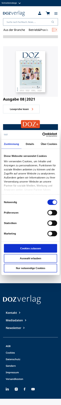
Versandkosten (14, 379)
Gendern (11, 366)
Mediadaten (14, 320)
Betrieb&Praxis (38, 30)
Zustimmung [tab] (11, 144)
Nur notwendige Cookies (30, 268)
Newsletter (13, 328)
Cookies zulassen (30, 248)
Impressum (12, 372)
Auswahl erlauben (30, 258)
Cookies (10, 353)
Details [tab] (30, 144)
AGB (8, 346)
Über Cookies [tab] (49, 144)
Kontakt (11, 313)
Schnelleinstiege (9, 3)
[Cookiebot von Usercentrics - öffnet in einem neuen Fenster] (43, 134)
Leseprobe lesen (19, 109)
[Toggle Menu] (56, 13)
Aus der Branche (14, 30)
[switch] (52, 212)
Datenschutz (13, 359)
